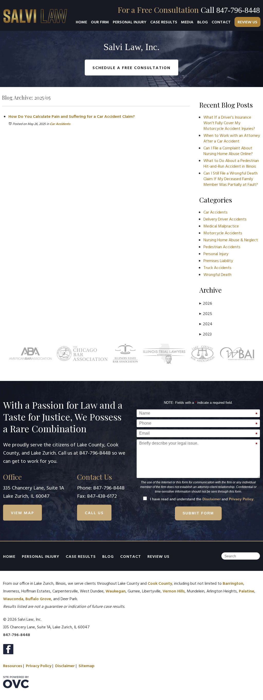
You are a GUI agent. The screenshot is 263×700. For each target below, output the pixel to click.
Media (187, 22)
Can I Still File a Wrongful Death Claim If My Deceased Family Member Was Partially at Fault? (230, 179)
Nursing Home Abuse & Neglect (230, 240)
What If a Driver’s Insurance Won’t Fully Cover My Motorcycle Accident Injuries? (229, 123)
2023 (205, 334)
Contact (221, 22)
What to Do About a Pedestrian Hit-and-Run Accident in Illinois (231, 164)
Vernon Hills (174, 591)
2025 (205, 314)
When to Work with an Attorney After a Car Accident (231, 138)
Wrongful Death (217, 275)
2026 (205, 303)
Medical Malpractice (221, 226)
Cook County (160, 583)
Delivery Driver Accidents (225, 219)
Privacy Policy (241, 499)
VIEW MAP (22, 513)
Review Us (247, 22)
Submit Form (198, 513)
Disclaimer (211, 499)
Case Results (163, 22)
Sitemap (87, 666)
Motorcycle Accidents (222, 233)
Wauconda (13, 599)
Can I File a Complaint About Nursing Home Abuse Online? (228, 151)
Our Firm (100, 22)
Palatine (246, 591)
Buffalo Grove (38, 599)
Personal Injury (129, 22)
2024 (205, 324)
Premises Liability (218, 261)
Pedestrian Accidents (221, 247)
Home (81, 22)
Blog (202, 22)
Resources (12, 666)
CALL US (94, 513)
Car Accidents (60, 124)
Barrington (233, 583)
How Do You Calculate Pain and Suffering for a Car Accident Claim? (71, 116)
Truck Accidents (217, 268)
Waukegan (116, 591)
